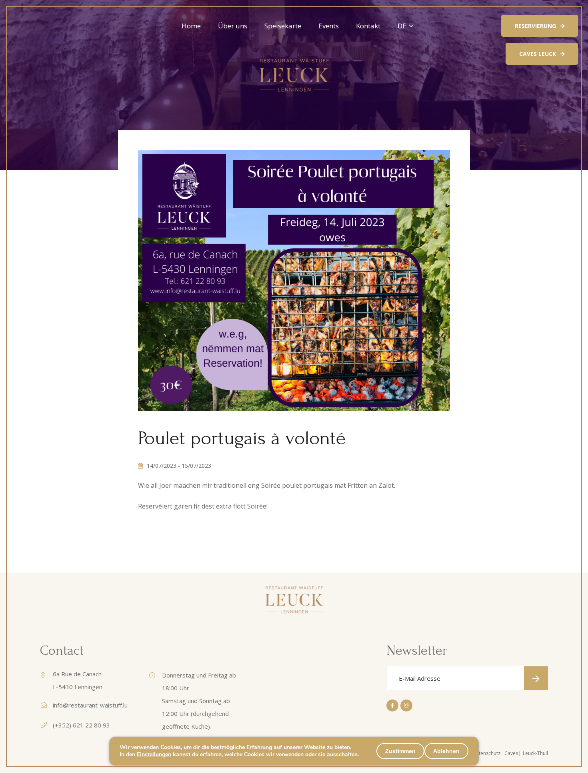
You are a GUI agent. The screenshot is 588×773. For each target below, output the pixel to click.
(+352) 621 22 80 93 (81, 725)
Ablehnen (446, 751)
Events (328, 25)
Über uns (232, 25)
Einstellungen (154, 754)
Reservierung (535, 26)
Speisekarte (282, 25)
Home (191, 25)
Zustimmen (400, 751)
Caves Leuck (537, 54)
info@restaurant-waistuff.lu (90, 705)
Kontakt (368, 25)
